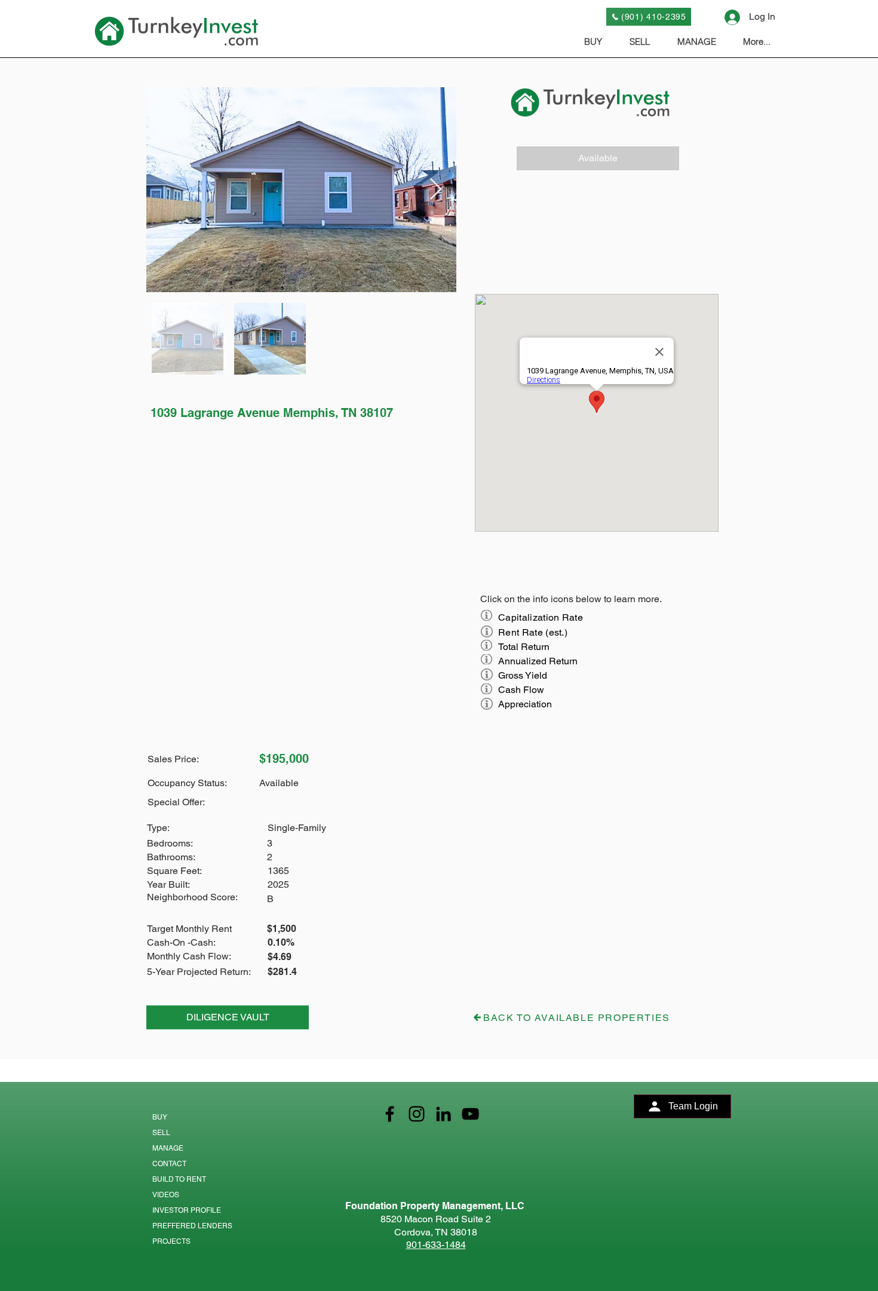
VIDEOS (165, 1195)
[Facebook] (389, 1113)
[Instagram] (416, 1113)
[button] (598, 158)
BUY (159, 1117)
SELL (161, 1133)
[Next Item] (436, 189)
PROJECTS (171, 1241)
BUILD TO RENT (179, 1179)
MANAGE (167, 1148)
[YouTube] (470, 1113)
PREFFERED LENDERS (192, 1226)
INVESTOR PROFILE (186, 1210)
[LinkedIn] (443, 1113)
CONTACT (169, 1164)
